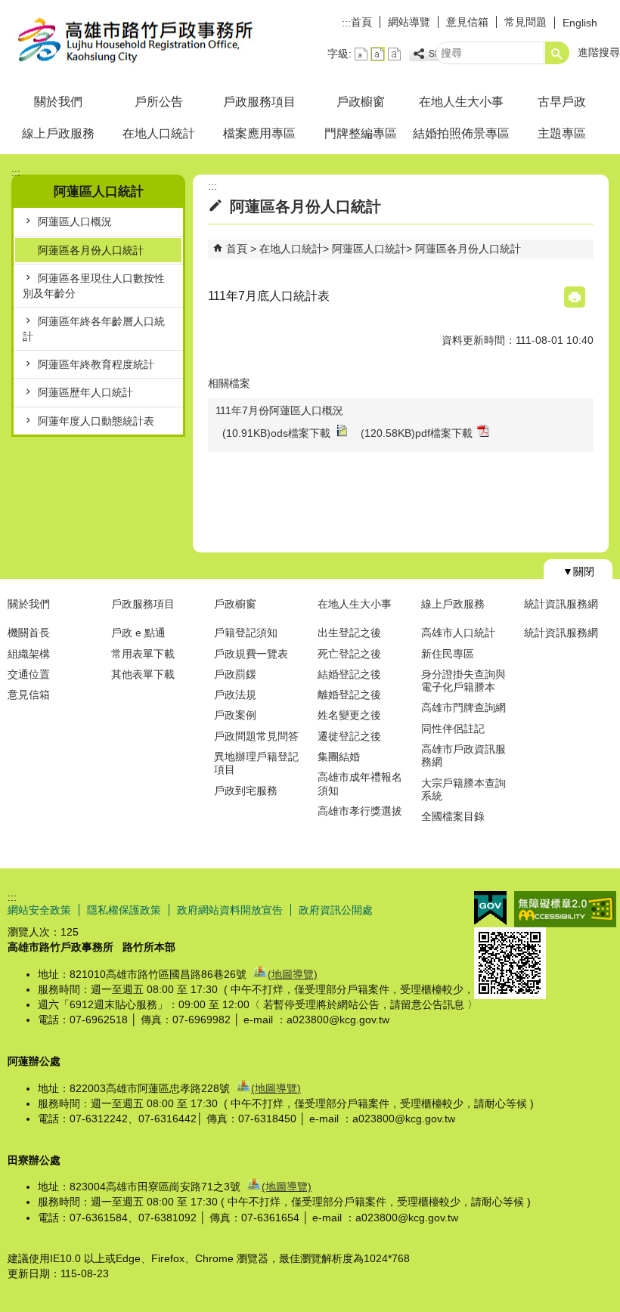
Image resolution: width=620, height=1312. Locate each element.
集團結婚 (339, 756)
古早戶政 (562, 101)
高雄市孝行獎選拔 (360, 811)
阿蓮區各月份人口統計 (91, 250)
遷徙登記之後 (349, 736)
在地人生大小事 (461, 101)
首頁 (361, 22)
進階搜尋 (599, 52)
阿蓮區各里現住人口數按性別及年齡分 (94, 285)
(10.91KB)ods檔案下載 (276, 433)
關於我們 (58, 101)
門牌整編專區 (360, 133)
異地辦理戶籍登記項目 (256, 762)
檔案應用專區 (259, 133)
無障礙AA (565, 909)
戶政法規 (235, 694)
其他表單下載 (143, 674)
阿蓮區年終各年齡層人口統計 (94, 328)
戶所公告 (159, 101)
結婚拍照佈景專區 (461, 133)
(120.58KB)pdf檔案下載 (417, 433)
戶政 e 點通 (138, 633)
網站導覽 (409, 22)
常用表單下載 (143, 654)
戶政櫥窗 (360, 101)
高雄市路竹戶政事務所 (128, 40)
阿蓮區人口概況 (75, 221)
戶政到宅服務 (245, 790)
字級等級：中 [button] (377, 54)
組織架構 (29, 654)
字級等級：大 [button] (394, 54)
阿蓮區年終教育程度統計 (96, 364)
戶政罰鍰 (235, 674)
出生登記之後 (349, 633)
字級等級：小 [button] (361, 54)
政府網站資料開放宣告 (230, 910)
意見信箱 (467, 22)
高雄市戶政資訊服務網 (463, 755)
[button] (557, 53)
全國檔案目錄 (453, 816)
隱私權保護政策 (124, 910)
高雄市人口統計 (458, 633)
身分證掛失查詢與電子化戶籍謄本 (463, 680)
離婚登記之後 (349, 694)
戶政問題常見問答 (256, 736)
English (580, 23)
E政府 (490, 908)
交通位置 (29, 674)
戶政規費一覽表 (251, 654)
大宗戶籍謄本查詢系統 (463, 789)
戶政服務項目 (259, 101)
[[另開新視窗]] (433, 54)
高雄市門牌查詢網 (463, 707)
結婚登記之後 (349, 674)
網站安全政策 (39, 910)
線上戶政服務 (58, 133)
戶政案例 (235, 715)
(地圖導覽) (293, 974)
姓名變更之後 (349, 715)
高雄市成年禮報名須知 (360, 783)
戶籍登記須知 (245, 633)
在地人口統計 (158, 133)
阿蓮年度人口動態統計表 (96, 421)
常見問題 (525, 22)
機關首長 (29, 633)
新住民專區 (447, 654)
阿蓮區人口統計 (369, 249)
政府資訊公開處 (336, 910)
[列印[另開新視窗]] (575, 297)
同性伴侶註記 (453, 729)
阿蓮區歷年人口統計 (85, 392)
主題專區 (562, 133)
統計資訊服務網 (561, 604)
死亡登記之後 (349, 654)
